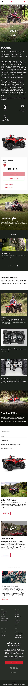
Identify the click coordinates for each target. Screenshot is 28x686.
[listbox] (14, 164)
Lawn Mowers (17, 616)
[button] (19, 265)
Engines (16, 625)
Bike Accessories (4, 620)
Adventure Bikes (4, 618)
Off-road (3, 616)
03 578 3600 (14, 682)
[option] (4, 164)
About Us (16, 631)
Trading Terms (18, 635)
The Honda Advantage (19, 633)
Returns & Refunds (18, 637)
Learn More (6, 513)
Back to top (13, 672)
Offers (2, 633)
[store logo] (14, 2)
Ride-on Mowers (18, 620)
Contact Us (14, 662)
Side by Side (3, 612)
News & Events (4, 631)
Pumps (16, 618)
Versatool (17, 622)
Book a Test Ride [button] (14, 178)
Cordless (16, 612)
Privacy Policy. (22, 684)
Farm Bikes (3, 614)
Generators (17, 614)
